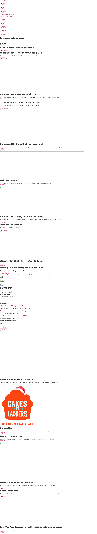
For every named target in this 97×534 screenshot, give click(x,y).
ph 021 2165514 (6, 16)
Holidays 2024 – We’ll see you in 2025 (13, 316)
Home (1, 41)
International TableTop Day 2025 (11, 306)
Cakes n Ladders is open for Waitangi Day (14, 311)
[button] (2, 532)
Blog (3, 2)
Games (3, 3)
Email (1, 323)
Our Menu (4, 4)
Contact (3, 19)
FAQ (3, 6)
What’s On (4, 0)
